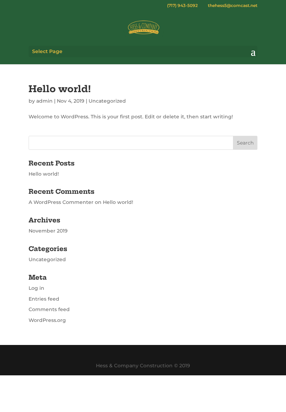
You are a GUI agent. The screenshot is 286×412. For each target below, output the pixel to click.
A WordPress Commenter (61, 202)
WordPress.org (47, 320)
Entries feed (44, 299)
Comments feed (49, 309)
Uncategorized (107, 101)
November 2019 (48, 231)
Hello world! (60, 89)
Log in (36, 288)
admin (44, 101)
